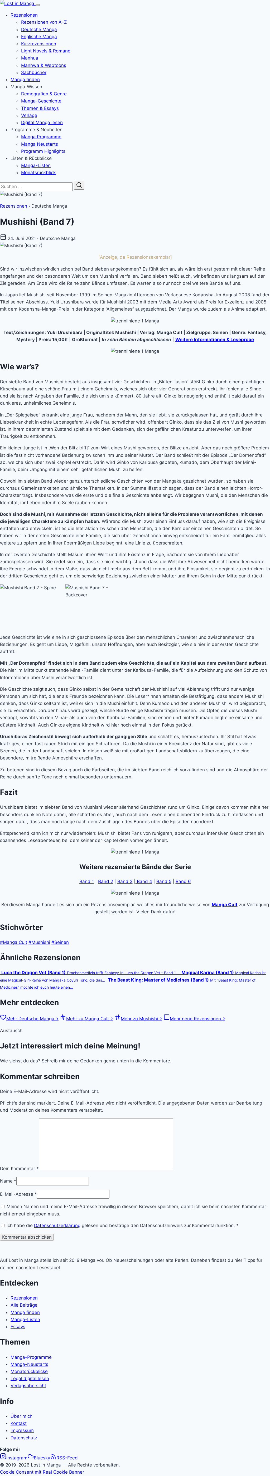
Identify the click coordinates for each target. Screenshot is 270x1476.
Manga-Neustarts (29, 1364)
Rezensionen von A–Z (44, 22)
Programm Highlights (43, 151)
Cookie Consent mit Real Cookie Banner (42, 1472)
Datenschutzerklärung (57, 1225)
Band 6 (183, 881)
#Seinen (60, 942)
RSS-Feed (67, 1457)
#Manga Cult (13, 942)
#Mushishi (39, 942)
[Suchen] (79, 185)
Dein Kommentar (19, 1168)
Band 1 (86, 881)
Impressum (22, 1430)
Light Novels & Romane (45, 50)
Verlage (29, 115)
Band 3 (125, 881)
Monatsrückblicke (29, 1371)
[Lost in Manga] (18, 3)
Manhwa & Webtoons (43, 65)
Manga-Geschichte (41, 101)
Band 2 (105, 881)
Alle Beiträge (24, 1305)
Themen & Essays (40, 108)
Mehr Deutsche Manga (32, 1018)
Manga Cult (225, 904)
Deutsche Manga (39, 29)
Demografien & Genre (44, 93)
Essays (18, 1326)
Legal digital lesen (30, 1378)
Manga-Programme (31, 1357)
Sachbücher (33, 72)
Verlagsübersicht (28, 1385)
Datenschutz (24, 1437)
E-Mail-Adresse (18, 1194)
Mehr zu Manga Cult (89, 1018)
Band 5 (163, 881)
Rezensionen (24, 15)
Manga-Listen (36, 165)
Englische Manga (39, 36)
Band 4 (144, 881)
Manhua (29, 58)
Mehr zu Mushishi (141, 1018)
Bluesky (42, 1457)
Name (8, 1181)
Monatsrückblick (38, 172)
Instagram (16, 1457)
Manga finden (25, 79)
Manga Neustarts (39, 144)
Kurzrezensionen (38, 43)
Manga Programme (41, 136)
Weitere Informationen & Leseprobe (214, 339)
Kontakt (19, 1423)
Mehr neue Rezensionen (197, 1018)
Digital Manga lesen (42, 122)
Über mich (21, 1416)
